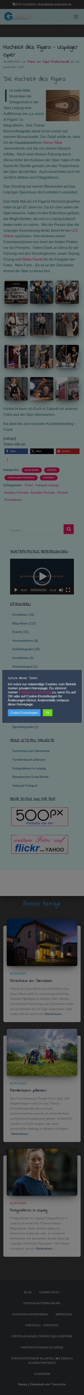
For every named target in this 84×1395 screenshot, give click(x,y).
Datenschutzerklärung (35, 692)
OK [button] (47, 712)
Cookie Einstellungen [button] (24, 712)
